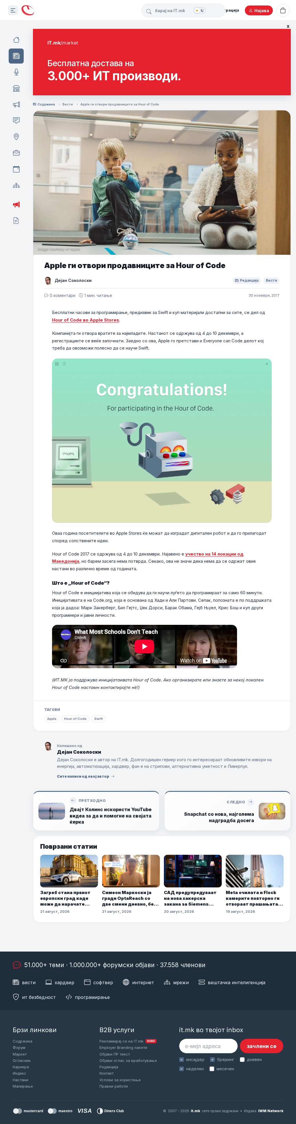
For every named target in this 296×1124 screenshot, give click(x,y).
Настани (20, 1079)
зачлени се (261, 1046)
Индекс (19, 1073)
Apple (51, 719)
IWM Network (270, 1111)
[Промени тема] (199, 10)
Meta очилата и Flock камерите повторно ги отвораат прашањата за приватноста (253, 898)
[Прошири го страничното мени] (13, 10)
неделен (195, 1068)
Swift (98, 719)
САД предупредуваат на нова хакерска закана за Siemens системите (190, 898)
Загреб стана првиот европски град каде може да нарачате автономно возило (65, 898)
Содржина (46, 104)
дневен (254, 1059)
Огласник (22, 1060)
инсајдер (195, 1059)
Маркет (20, 1054)
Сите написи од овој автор (83, 776)
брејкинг (225, 1059)
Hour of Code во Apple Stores (85, 320)
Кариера (21, 1066)
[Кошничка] (283, 10)
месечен (225, 1068)
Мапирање (23, 1086)
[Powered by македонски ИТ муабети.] (27, 10)
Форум (19, 1047)
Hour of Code (75, 719)
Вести (67, 104)
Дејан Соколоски (73, 280)
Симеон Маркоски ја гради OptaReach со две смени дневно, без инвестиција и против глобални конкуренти (129, 898)
